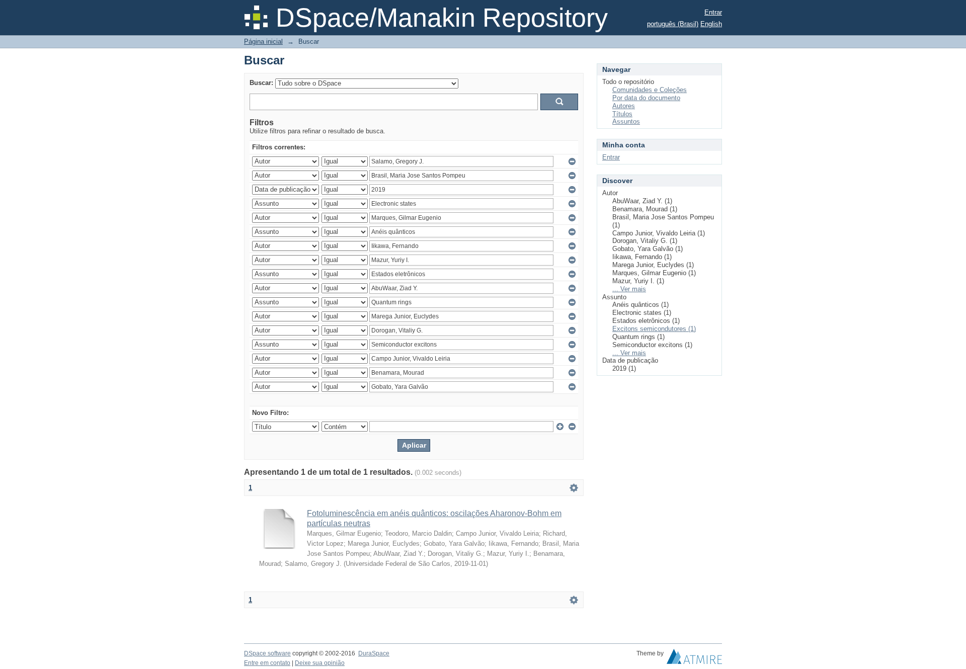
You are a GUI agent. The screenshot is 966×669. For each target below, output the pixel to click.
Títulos (622, 114)
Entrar (713, 12)
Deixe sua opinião (320, 662)
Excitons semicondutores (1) (654, 328)
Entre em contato (267, 662)
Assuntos (626, 121)
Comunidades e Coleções (649, 90)
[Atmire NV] (694, 658)
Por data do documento (646, 98)
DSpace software (267, 653)
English (711, 24)
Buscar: (261, 83)
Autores (623, 106)
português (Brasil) (672, 24)
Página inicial (263, 41)
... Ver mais (629, 289)
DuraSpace (373, 653)
